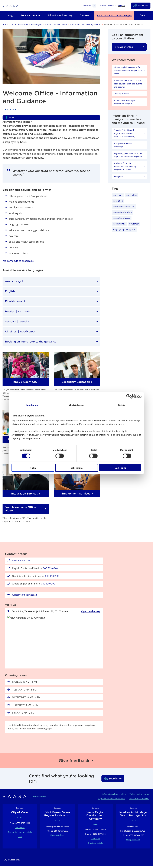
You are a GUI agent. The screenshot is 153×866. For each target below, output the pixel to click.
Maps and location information (111, 798)
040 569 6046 (50, 568)
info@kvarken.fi (133, 839)
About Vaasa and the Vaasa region (27, 24)
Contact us (86, 5)
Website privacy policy (139, 794)
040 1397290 (48, 583)
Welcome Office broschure (18, 261)
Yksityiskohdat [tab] (76, 405)
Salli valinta (76, 468)
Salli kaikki (120, 468)
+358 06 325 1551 (22, 560)
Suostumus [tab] (32, 405)
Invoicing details (95, 843)
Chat (20, 836)
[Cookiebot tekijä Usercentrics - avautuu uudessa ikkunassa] (128, 396)
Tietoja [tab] (121, 405)
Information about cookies (114, 794)
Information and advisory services (85, 24)
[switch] (59, 455)
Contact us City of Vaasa (56, 24)
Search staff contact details (20, 832)
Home (5, 24)
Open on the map (90, 611)
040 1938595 (52, 575)
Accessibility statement (139, 798)
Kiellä (33, 468)
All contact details (57, 835)
